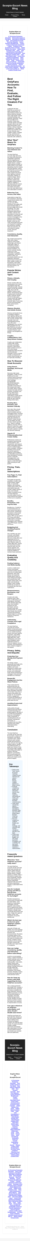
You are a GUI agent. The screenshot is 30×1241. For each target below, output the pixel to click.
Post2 (8, 60)
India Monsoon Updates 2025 (15, 54)
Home (6, 15)
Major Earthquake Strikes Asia (15, 58)
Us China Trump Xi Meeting (15, 66)
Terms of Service (20, 1228)
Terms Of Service (12, 64)
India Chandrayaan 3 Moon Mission (15, 51)
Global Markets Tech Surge (15, 48)
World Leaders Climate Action (16, 69)
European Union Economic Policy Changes (13, 47)
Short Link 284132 (11, 61)
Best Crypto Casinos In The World (15, 1085)
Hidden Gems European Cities (15, 1110)
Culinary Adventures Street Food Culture (15, 1100)
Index (18, 50)
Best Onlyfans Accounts (16, 40)
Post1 (22, 59)
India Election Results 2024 (13, 53)
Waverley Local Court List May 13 (15, 68)
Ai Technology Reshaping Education (14, 1082)
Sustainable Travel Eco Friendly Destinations (15, 62)
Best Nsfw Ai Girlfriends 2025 (15, 1087)
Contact (15, 16)
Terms (23, 15)
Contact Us (15, 1229)
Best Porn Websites (12, 42)
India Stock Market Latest (14, 55)
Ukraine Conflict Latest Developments (14, 65)
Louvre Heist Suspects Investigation (16, 56)
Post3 (12, 60)
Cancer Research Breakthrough (14, 42)
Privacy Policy (15, 15)
